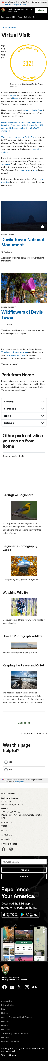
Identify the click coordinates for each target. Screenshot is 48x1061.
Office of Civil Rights (10, 1041)
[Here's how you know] (24, 3)
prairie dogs (24, 170)
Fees (35, 17)
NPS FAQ (5, 1021)
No (10, 769)
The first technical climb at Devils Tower (18, 137)
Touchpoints (19, 781)
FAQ (5, 830)
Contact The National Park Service (16, 1017)
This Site (24, 870)
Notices (4, 1013)
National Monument (18, 10)
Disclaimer (5, 1029)
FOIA (3, 1009)
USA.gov (5, 1037)
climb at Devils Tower (33, 110)
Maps (19, 17)
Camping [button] (8, 401)
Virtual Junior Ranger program (14, 352)
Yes (10, 761)
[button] (24, 408)
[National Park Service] (3, 10)
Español (7, 839)
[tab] (24, 401)
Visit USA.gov (8, 1055)
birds (35, 170)
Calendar (27, 17)
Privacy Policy (7, 1005)
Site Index (7, 835)
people (13, 95)
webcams (5, 164)
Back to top (24, 722)
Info (2, 17)
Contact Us (7, 822)
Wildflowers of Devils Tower (22, 314)
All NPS (24, 876)
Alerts (10, 17)
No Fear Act (6, 1025)
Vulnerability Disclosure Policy (14, 1033)
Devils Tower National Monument (22, 242)
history (15, 98)
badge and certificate (15, 355)
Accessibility (6, 1001)
